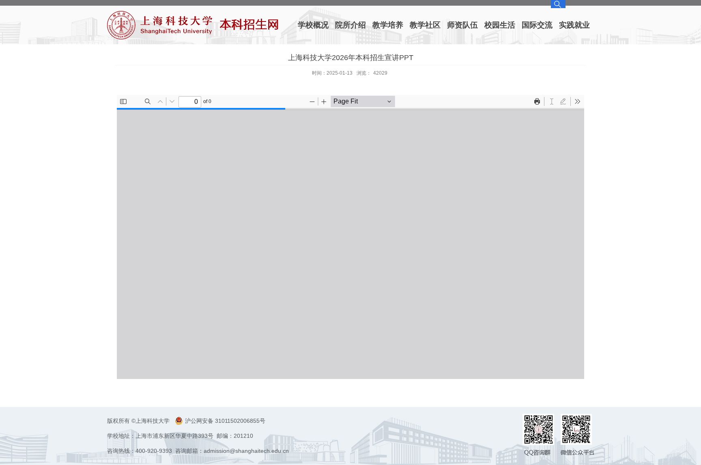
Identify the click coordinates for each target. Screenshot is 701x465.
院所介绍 (350, 25)
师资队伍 (462, 25)
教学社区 (425, 25)
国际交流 (537, 25)
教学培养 (387, 25)
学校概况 (313, 25)
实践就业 (574, 25)
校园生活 (499, 25)
